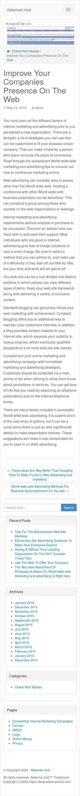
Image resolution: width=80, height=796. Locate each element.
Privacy (17, 743)
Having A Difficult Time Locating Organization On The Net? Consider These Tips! (40, 553)
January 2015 (24, 655)
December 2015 (26, 607)
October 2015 (24, 616)
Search (69, 507)
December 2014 (26, 660)
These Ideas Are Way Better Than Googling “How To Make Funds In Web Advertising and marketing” (40, 474)
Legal (16, 734)
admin (39, 107)
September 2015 (26, 620)
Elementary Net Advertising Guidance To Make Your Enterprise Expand (43, 542)
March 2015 (23, 647)
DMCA (17, 730)
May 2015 (22, 638)
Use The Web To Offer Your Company (41, 562)
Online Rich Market (25, 51)
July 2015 (21, 629)
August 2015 (24, 624)
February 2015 (25, 651)
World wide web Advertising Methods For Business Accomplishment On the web (40, 488)
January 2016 (24, 602)
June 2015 (22, 633)
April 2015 (22, 642)
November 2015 (26, 611)
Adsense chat (19, 9)
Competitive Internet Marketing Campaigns (42, 721)
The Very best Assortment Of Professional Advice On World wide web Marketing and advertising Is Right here (43, 571)
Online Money (22, 739)
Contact (17, 725)
